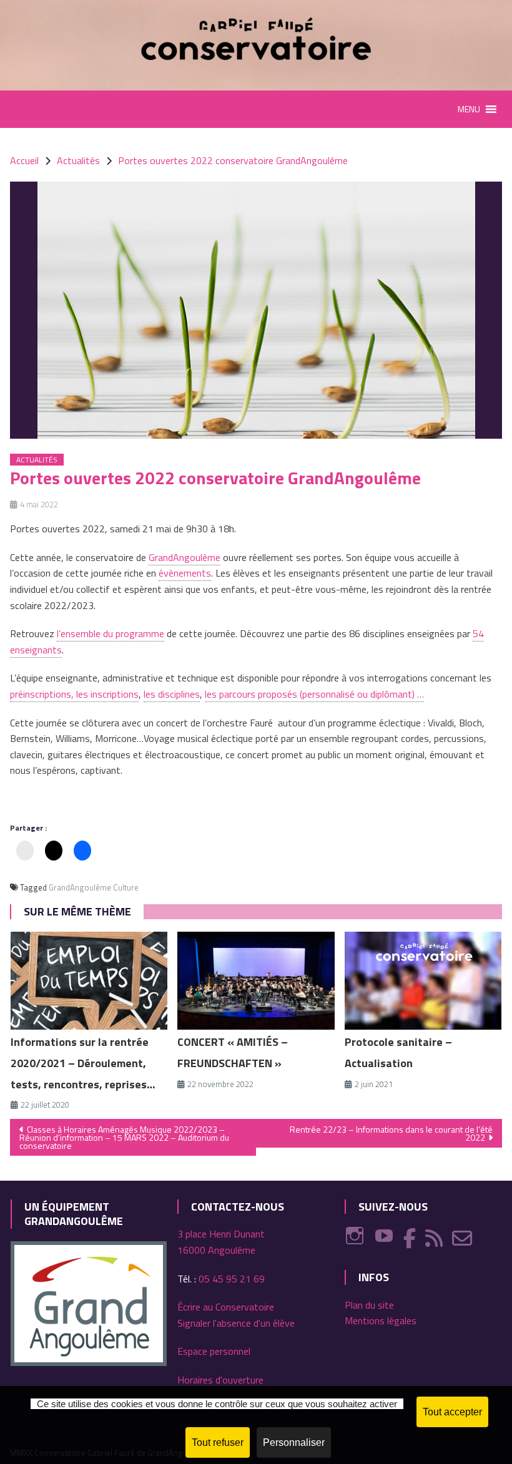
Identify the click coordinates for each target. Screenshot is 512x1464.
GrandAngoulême (184, 557)
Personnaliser (294, 1442)
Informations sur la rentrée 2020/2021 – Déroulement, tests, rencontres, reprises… (83, 1063)
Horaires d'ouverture (220, 1379)
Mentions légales (380, 1320)
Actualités (36, 460)
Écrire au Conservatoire (225, 1306)
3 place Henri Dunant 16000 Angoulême (221, 1241)
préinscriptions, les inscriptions (74, 693)
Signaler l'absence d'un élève (236, 1322)
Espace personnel (213, 1351)
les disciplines (172, 693)
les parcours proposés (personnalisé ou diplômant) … (314, 693)
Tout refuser (218, 1442)
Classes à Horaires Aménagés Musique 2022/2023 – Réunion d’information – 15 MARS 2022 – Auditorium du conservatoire (124, 1137)
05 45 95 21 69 (232, 1278)
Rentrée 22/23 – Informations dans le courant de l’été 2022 (391, 1133)
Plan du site (369, 1304)
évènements (185, 572)
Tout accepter (452, 1412)
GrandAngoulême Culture (94, 887)
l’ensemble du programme (110, 633)
